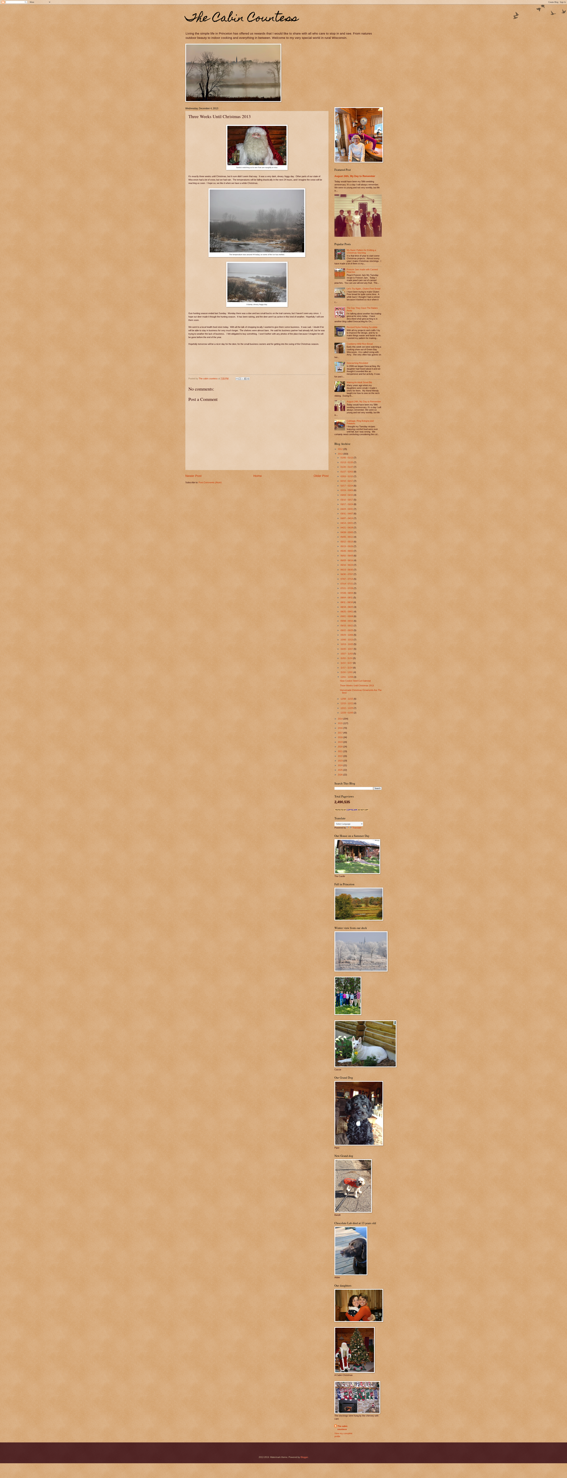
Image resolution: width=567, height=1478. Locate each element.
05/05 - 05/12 (347, 537)
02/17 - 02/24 (347, 486)
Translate (356, 828)
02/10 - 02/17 (347, 481)
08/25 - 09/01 (347, 611)
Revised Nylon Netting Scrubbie (362, 327)
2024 (340, 765)
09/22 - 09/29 (347, 630)
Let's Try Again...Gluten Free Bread (363, 289)
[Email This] (237, 378)
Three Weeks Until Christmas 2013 (357, 685)
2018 (340, 737)
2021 (340, 751)
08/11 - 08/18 (346, 602)
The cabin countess (342, 1427)
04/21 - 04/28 (347, 527)
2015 (340, 723)
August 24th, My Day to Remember (354, 176)
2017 (340, 733)
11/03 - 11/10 (346, 658)
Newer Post (193, 475)
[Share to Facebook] (245, 378)
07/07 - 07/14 (347, 579)
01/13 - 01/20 (347, 462)
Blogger (304, 1457)
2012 (340, 449)
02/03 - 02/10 (347, 476)
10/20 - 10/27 (347, 649)
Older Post (321, 475)
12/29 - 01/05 (347, 713)
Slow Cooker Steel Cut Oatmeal (355, 681)
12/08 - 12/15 (347, 699)
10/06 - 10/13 (347, 639)
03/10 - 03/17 (347, 500)
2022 (340, 756)
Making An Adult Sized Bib (359, 382)
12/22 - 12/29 (347, 708)
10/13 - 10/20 (347, 644)
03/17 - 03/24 (347, 504)
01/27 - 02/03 (347, 472)
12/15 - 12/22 (347, 703)
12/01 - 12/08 (347, 677)
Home (257, 475)
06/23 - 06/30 (347, 570)
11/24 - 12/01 (346, 672)
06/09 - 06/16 (347, 560)
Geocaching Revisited (357, 363)
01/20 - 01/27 (347, 467)
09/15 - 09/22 (347, 625)
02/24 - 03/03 (347, 490)
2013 (340, 454)
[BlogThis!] (239, 378)
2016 (340, 728)
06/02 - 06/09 (347, 556)
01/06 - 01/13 (347, 458)
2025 (340, 770)
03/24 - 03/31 (347, 509)
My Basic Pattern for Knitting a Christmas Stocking (361, 251)
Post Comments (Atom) (210, 482)
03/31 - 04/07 (347, 513)
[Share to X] (242, 378)
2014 (340, 719)
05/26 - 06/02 (347, 551)
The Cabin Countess (241, 19)
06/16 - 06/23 (347, 565)
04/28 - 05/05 (347, 532)
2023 (340, 761)
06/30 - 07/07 (347, 574)
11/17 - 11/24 (346, 668)
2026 (340, 775)
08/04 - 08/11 (346, 597)
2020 (340, 746)
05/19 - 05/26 (347, 546)
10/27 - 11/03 (346, 654)
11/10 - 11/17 (346, 663)
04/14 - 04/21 (347, 523)
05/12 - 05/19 (347, 541)
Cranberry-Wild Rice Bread (360, 344)
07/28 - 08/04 (347, 593)
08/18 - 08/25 (347, 607)
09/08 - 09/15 (347, 621)
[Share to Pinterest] (248, 378)
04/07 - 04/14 (347, 518)
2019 (340, 742)
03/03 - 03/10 (347, 495)
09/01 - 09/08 (347, 616)
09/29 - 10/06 (347, 635)
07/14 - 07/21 (347, 584)
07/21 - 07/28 (347, 588)
